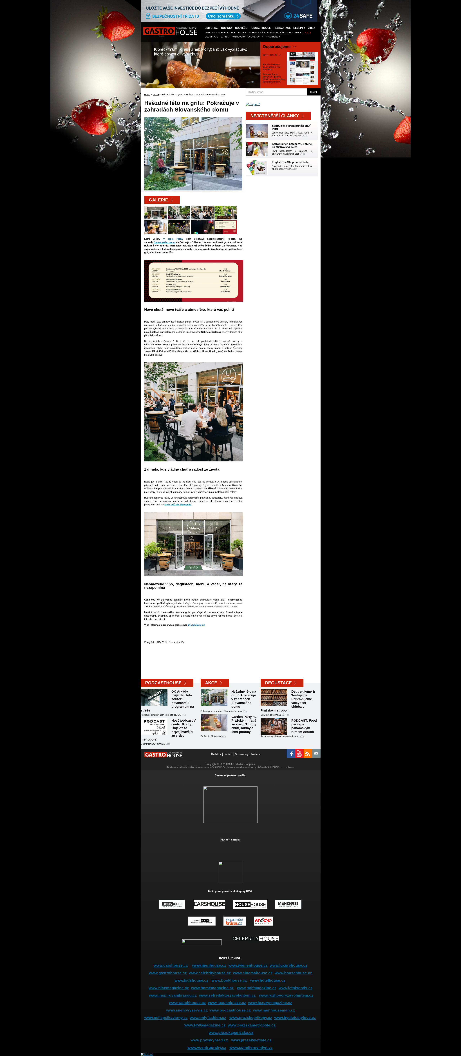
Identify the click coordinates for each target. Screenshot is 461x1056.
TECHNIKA (224, 36)
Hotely (242, 32)
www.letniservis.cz (295, 988)
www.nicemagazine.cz (169, 988)
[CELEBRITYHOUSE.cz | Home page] (256, 943)
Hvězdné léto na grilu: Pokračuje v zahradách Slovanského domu (243, 699)
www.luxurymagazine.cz (270, 1003)
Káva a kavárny (279, 32)
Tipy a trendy (272, 36)
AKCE (308, 32)
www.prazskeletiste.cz (251, 1040)
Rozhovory (238, 36)
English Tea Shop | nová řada (290, 162)
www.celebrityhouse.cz (210, 973)
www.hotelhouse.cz (267, 980)
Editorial (211, 27)
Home (147, 94)
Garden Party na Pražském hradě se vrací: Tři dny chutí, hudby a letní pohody (243, 724)
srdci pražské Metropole (177, 504)
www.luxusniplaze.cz (227, 1003)
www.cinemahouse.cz (252, 973)
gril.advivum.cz (196, 625)
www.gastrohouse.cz (168, 973)
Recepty (299, 27)
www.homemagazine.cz (212, 988)
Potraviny (211, 32)
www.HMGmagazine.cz (205, 1025)
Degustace (211, 36)
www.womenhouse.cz (248, 965)
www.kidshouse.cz (191, 980)
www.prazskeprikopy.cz (250, 1017)
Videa (311, 27)
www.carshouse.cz (171, 965)
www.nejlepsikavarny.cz (166, 1017)
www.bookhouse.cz (229, 980)
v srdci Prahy (173, 238)
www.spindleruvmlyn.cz (251, 1047)
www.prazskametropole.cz (252, 1025)
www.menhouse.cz (209, 965)
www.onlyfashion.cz (208, 1017)
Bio (290, 32)
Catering (253, 32)
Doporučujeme (276, 46)
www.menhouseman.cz (274, 1010)
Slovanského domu (164, 242)
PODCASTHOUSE (260, 27)
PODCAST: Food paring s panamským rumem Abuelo (304, 726)
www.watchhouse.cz (187, 1003)
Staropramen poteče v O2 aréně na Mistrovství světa (292, 145)
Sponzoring (241, 754)
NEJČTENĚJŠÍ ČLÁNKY (274, 115)
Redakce (216, 754)
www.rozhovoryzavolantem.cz (286, 995)
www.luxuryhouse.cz (288, 965)
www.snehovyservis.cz (187, 1010)
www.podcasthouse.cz (230, 1010)
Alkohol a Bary (227, 32)
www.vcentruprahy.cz (206, 1047)
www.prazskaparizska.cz (231, 1032)
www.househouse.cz (293, 973)
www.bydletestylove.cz (295, 1017)
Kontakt (228, 754)
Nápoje (264, 32)
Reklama (255, 754)
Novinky (226, 27)
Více (305, 135)
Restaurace (282, 27)
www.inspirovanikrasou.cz (173, 995)
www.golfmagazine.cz (256, 988)
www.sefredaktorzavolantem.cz (227, 995)
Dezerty (299, 32)
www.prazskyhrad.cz (209, 1040)
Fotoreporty (255, 36)
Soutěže (241, 27)
